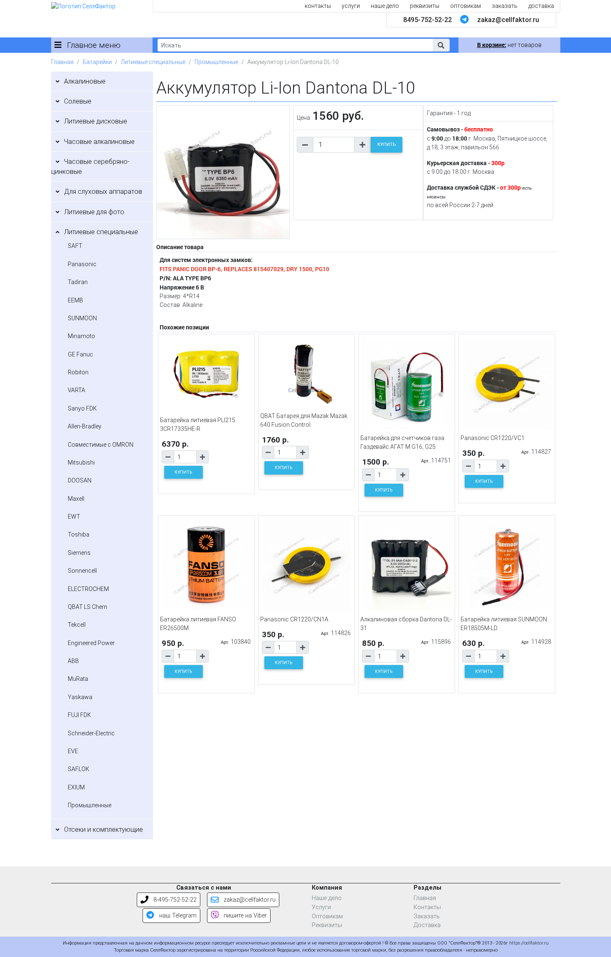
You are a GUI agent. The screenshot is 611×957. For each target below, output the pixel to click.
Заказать (427, 916)
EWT (74, 516)
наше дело (385, 5)
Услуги (321, 907)
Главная (62, 62)
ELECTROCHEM (88, 589)
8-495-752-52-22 (174, 899)
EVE (73, 751)
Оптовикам (327, 916)
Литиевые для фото (94, 212)
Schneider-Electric (91, 733)
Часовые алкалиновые (99, 142)
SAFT (75, 245)
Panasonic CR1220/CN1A (294, 619)
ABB (73, 661)
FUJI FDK (79, 715)
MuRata (78, 678)
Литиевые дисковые (95, 121)
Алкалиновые (85, 81)
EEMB (75, 300)
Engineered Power (91, 643)
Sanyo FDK (82, 408)
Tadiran (78, 282)
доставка (541, 5)
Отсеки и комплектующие (103, 829)
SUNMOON (82, 318)
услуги (351, 5)
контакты (318, 5)
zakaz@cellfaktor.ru (508, 20)
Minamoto (81, 336)
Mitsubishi (81, 462)
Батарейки (97, 62)
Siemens (79, 552)
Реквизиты (327, 925)
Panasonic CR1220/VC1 (493, 438)
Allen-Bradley (84, 426)
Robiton (78, 372)
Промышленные (216, 62)
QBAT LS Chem (87, 606)
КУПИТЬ (386, 144)
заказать (504, 5)
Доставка (427, 925)
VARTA (76, 390)
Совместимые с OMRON (100, 444)
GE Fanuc (80, 354)
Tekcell (77, 624)
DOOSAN (79, 480)
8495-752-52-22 (427, 20)
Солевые (77, 101)
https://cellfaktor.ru (529, 943)
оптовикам (465, 5)
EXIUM (76, 787)
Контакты (427, 907)
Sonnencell (82, 570)
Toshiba (78, 534)
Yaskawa (80, 697)
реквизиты (424, 5)
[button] (441, 45)
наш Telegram (177, 915)
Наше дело (327, 898)
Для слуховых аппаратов (103, 191)
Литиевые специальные (153, 62)
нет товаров (509, 45)
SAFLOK (78, 769)
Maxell (76, 498)
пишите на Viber (244, 915)
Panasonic (82, 264)
